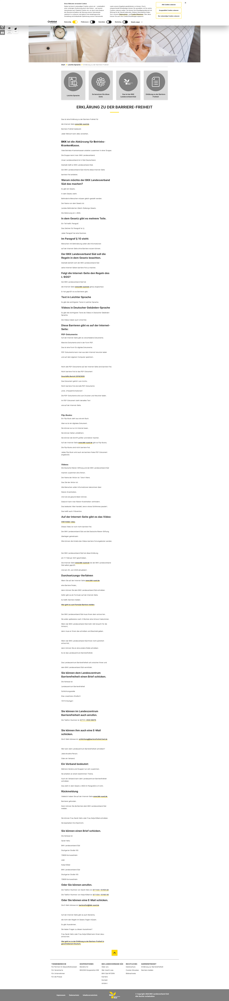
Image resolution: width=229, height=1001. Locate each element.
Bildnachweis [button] (131, 973)
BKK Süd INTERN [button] (108, 973)
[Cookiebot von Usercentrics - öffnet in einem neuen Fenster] (52, 22)
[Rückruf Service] (2, 26)
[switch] (92, 22)
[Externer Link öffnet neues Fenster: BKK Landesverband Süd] (107, 796)
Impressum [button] (61, 995)
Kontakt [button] (105, 980)
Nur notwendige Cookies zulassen (168, 16)
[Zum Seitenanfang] (114, 953)
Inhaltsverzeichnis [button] (90, 995)
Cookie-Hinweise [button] (132, 970)
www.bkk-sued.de (82, 124)
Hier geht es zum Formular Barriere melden (77, 605)
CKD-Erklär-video (68, 522)
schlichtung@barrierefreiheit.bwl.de (93, 739)
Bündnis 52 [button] (84, 967)
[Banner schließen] (185, 2)
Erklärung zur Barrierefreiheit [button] (152, 967)
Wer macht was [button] (107, 970)
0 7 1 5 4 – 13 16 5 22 (101, 890)
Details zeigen (135, 22)
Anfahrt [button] (105, 983)
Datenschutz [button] (131, 967)
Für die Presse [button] (56, 977)
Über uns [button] (105, 967)
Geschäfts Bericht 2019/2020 (73, 376)
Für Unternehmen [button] (58, 973)
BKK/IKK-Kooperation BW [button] (89, 970)
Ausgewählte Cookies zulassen (168, 10)
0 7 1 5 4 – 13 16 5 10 (101, 895)
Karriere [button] (105, 977)
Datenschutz (123, 14)
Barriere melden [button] (147, 970)
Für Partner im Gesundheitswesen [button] (64, 967)
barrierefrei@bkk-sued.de (89, 905)
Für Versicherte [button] (57, 970)
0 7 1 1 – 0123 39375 (88, 720)
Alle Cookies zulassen (169, 4)
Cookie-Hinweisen (137, 14)
